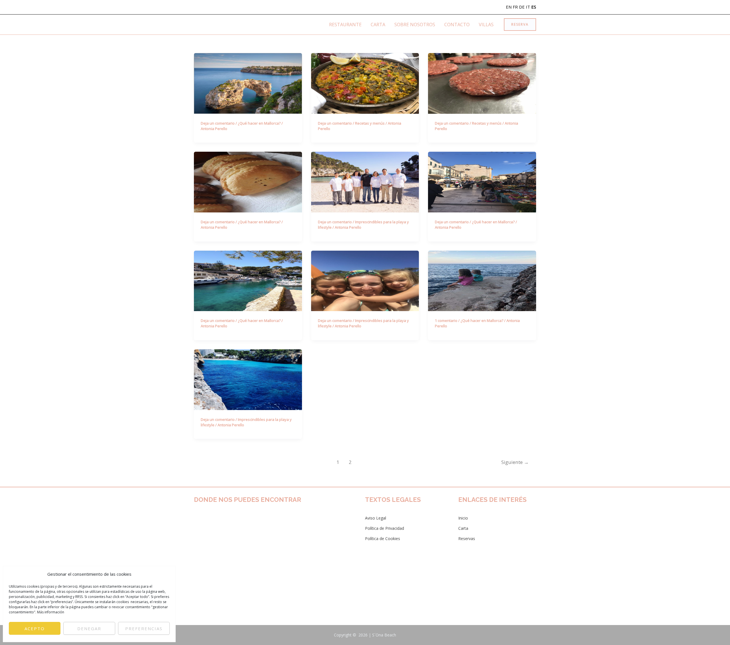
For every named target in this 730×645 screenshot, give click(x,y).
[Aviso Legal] (375, 518)
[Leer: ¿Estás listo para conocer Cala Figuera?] (248, 280)
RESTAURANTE (345, 24)
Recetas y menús (370, 123)
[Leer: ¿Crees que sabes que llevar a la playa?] (365, 280)
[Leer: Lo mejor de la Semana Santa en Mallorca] (248, 182)
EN (509, 7)
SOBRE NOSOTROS (414, 24)
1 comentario (446, 320)
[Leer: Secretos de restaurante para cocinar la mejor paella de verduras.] (365, 83)
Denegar (89, 628)
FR (515, 7)
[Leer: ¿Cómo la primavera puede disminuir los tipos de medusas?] (248, 379)
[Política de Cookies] (382, 538)
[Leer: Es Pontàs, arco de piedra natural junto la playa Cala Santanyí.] (248, 83)
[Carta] (463, 528)
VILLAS (486, 24)
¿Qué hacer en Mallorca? (259, 123)
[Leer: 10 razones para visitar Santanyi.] (482, 182)
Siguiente (515, 462)
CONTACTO (457, 24)
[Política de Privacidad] (384, 528)
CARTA (378, 24)
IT (528, 7)
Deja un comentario (218, 123)
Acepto (35, 628)
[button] (520, 24)
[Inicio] (463, 518)
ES (533, 7)
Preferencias (144, 628)
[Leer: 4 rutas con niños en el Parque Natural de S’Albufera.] (482, 280)
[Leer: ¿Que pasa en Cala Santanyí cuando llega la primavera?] (365, 182)
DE (522, 7)
